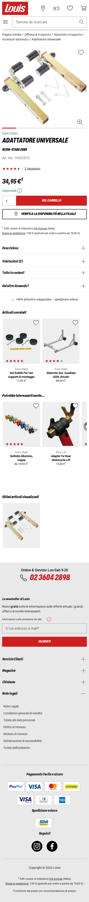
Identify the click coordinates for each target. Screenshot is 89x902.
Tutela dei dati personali (19, 720)
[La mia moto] (56, 8)
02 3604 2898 (50, 577)
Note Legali (11, 706)
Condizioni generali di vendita (22, 713)
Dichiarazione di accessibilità (22, 741)
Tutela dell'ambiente (16, 748)
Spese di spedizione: (14, 233)
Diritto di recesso (14, 727)
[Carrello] (83, 8)
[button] (81, 22)
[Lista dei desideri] (70, 8)
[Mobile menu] (5, 22)
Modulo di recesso (15, 734)
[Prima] (83, 88)
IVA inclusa (40, 228)
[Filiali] (43, 8)
